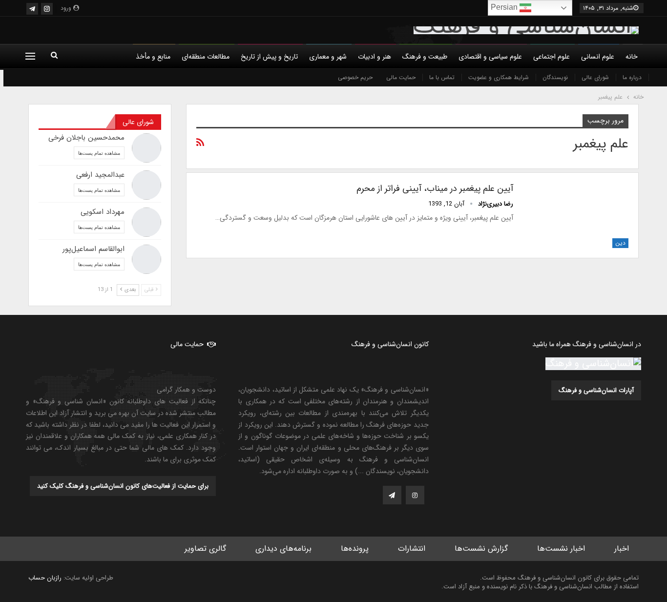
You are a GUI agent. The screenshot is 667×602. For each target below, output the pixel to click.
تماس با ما (442, 77)
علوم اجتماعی (551, 56)
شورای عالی (595, 77)
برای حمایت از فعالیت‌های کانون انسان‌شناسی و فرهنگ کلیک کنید (122, 486)
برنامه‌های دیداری (283, 548)
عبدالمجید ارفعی (100, 175)
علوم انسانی (597, 56)
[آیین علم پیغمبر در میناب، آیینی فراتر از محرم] (577, 215)
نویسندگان (555, 77)
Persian (505, 7)
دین (620, 243)
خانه (631, 56)
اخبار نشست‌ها (561, 548)
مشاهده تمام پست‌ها (99, 152)
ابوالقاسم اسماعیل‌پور (94, 249)
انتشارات (411, 548)
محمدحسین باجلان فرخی (86, 138)
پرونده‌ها (355, 548)
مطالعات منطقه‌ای (205, 56)
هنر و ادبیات (374, 56)
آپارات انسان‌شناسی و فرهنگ (596, 390)
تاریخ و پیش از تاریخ (269, 56)
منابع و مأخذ (153, 56)
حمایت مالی (401, 77)
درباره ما (632, 77)
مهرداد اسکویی (103, 212)
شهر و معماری (328, 56)
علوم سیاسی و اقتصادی (490, 56)
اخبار (621, 548)
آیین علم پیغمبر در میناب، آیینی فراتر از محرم (434, 188)
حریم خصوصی (355, 77)
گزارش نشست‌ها (481, 548)
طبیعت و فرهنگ (424, 56)
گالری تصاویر (205, 548)
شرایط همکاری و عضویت (498, 77)
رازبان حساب (45, 578)
